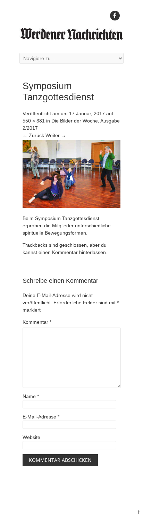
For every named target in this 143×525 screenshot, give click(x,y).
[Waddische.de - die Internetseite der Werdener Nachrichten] (71, 38)
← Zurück (33, 135)
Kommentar (37, 322)
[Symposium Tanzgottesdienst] (71, 206)
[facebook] (115, 15)
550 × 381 (34, 121)
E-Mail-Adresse (41, 417)
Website (31, 437)
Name (31, 396)
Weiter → (55, 135)
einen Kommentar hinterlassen (72, 252)
